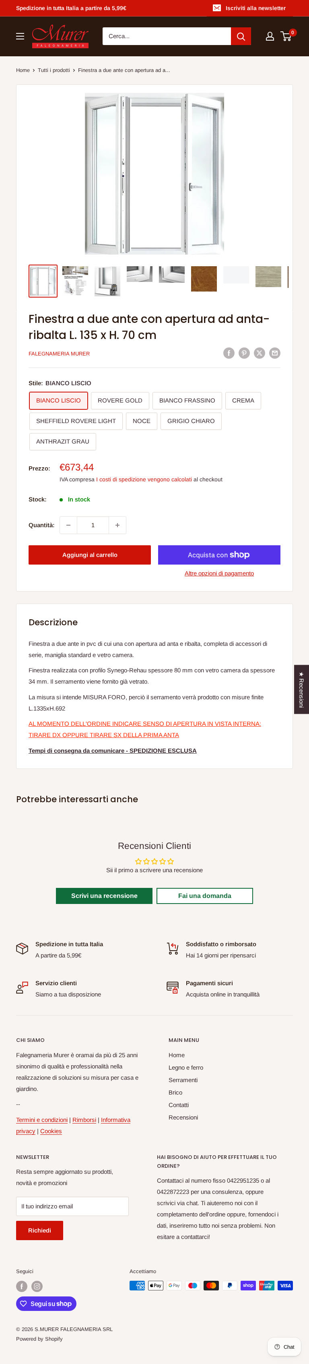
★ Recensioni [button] (301, 690)
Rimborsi (84, 1119)
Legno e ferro (186, 1067)
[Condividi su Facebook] (229, 353)
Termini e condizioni (42, 1119)
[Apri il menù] (20, 36)
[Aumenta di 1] (117, 525)
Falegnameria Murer (59, 354)
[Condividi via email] (274, 353)
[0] (286, 36)
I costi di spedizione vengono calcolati (144, 479)
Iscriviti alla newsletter (256, 8)
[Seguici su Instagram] (37, 1286)
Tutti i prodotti (54, 70)
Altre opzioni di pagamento (219, 573)
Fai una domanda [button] (204, 895)
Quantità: (42, 525)
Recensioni (183, 1117)
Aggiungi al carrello (89, 554)
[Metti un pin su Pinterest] (244, 353)
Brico (175, 1092)
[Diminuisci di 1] (68, 525)
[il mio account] (270, 36)
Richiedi (39, 1230)
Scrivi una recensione (104, 895)
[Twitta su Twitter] (259, 353)
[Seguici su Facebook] (21, 1286)
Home (23, 70)
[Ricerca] (241, 36)
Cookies (51, 1131)
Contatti (179, 1104)
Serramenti (183, 1079)
